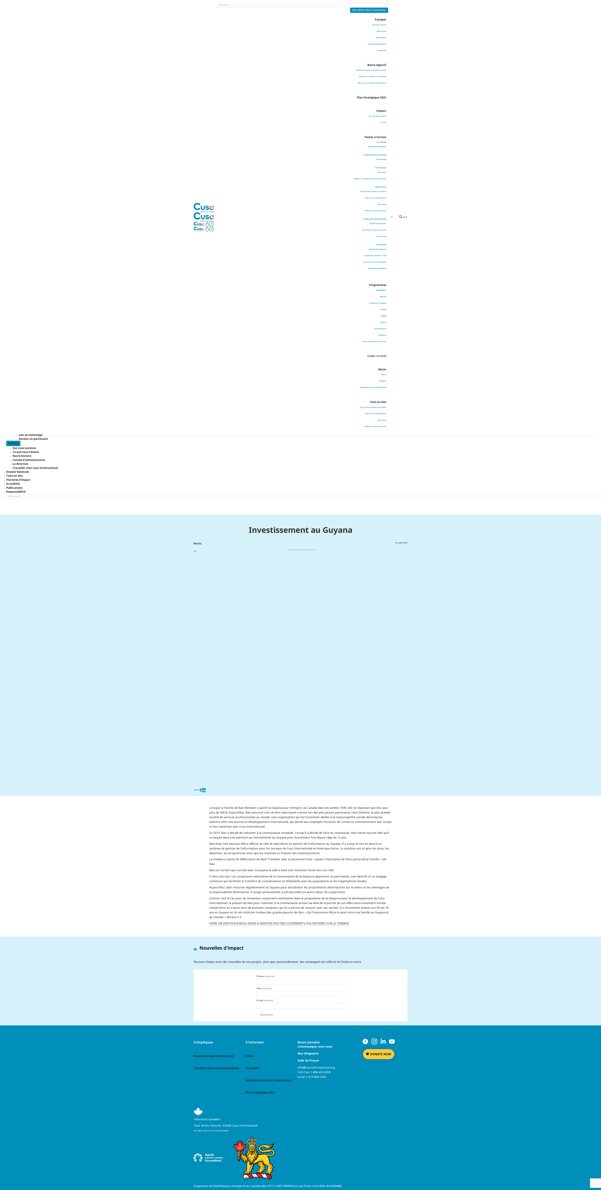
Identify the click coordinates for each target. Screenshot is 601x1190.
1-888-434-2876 (321, 1072)
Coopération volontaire (377, 249)
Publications (14, 488)
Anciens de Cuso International (374, 262)
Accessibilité (223, 1131)
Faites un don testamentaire (375, 198)
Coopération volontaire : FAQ (375, 255)
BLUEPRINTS (381, 290)
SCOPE (383, 309)
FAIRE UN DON (380, 168)
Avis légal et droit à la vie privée (206, 1131)
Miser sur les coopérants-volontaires (372, 83)
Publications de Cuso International (373, 387)
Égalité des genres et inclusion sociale (371, 70)
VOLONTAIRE (381, 142)
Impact (381, 111)
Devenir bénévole (17, 472)
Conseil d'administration (377, 44)
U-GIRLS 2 (382, 335)
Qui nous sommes (379, 25)
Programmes (377, 285)
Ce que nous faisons (26, 452)
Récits (382, 369)
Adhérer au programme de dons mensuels (370, 178)
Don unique (382, 172)
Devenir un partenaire (378, 223)
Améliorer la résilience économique (372, 76)
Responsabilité (16, 491)
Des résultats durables (377, 116)
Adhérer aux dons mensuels (375, 211)
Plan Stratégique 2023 (371, 97)
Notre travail (381, 31)
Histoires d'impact (18, 480)
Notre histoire (381, 37)
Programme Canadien (378, 303)
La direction (381, 50)
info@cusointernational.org (316, 1067)
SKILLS (383, 322)
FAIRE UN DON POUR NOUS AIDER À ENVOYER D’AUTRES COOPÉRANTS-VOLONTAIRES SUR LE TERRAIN (279, 923)
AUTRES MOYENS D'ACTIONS (375, 155)
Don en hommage (30, 435)
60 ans (383, 122)
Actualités (382, 381)
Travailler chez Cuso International (35, 468)
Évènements (381, 159)
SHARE (383, 316)
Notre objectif (376, 65)
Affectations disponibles (377, 146)
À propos (380, 19)
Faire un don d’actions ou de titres (373, 191)
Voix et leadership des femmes (374, 341)
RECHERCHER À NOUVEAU (369, 10)
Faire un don (378, 402)
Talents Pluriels (380, 329)
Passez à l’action (375, 137)
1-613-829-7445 (316, 1077)
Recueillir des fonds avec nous (374, 230)
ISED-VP (383, 297)
